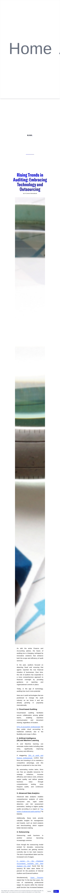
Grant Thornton (36, 877)
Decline (49, 891)
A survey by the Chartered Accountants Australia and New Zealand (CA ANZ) (30, 863)
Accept (56, 891)
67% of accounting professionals (28, 727)
